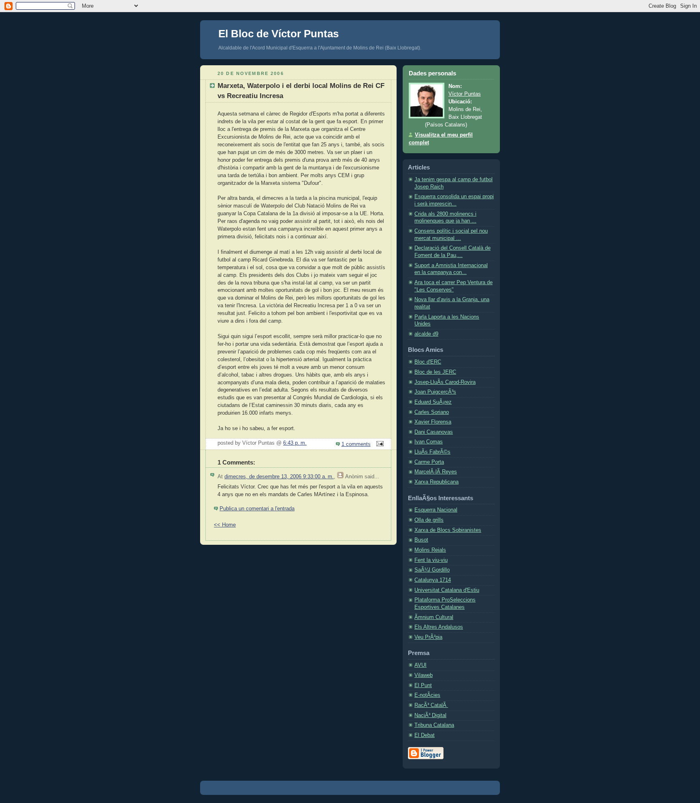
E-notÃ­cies (427, 695)
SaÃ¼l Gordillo (432, 570)
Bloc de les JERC (435, 372)
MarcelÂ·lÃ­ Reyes (435, 472)
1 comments (356, 444)
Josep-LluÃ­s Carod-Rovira (445, 382)
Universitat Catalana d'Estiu (446, 590)
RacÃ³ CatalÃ (431, 705)
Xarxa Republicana (436, 482)
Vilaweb (423, 675)
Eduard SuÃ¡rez (433, 402)
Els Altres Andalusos (438, 627)
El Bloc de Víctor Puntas (278, 34)
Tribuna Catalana (434, 725)
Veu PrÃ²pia (428, 637)
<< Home (225, 525)
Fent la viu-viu (431, 560)
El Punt (423, 685)
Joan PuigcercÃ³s (435, 392)
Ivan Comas (428, 442)
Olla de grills (429, 520)
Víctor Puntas (464, 94)
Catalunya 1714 (432, 580)
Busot (421, 540)
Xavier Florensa (432, 422)
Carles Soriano (431, 412)
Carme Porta (429, 462)
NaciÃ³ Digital (430, 715)
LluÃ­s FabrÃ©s (432, 452)
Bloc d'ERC (427, 362)
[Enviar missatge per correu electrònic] (378, 444)
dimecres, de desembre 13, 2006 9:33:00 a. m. (279, 477)
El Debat (424, 735)
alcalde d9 (426, 334)
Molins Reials (430, 550)
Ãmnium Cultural (433, 617)
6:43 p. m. (295, 443)
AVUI (420, 665)
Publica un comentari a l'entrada (257, 509)
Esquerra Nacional (435, 510)
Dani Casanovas (433, 432)
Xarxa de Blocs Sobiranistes (447, 530)
